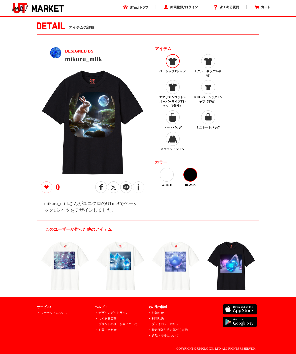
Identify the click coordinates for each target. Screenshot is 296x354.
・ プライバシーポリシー (165, 324)
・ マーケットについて (52, 312)
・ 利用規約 (156, 318)
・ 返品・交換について (163, 335)
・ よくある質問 (106, 318)
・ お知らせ (156, 312)
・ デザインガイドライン (112, 312)
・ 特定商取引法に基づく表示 (168, 330)
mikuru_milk (83, 58)
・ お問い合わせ (106, 330)
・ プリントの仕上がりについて (116, 324)
